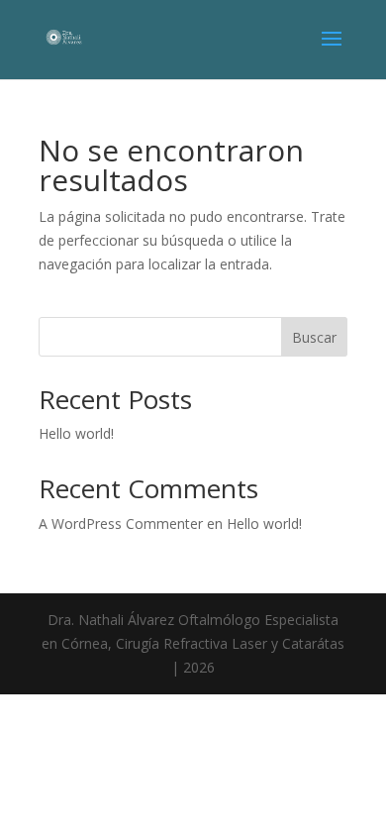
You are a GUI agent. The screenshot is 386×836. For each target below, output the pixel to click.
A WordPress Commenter (121, 523)
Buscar (314, 337)
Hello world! (76, 433)
